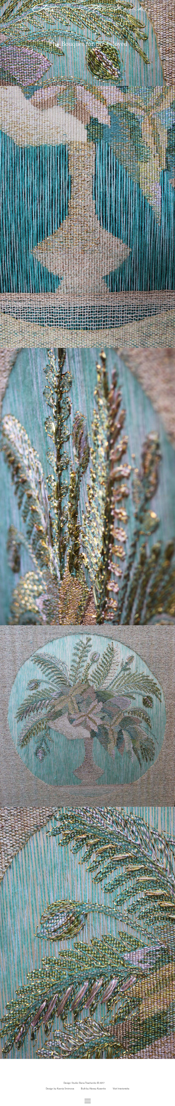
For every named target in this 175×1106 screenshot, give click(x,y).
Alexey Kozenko (97, 1089)
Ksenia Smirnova (65, 1089)
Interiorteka (123, 1089)
